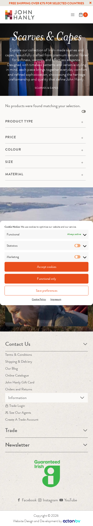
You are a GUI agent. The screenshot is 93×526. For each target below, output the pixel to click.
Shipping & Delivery (18, 361)
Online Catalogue (17, 375)
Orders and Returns (18, 389)
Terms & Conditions (18, 354)
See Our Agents (20, 412)
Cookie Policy (39, 299)
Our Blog (11, 368)
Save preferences (46, 290)
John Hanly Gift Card (19, 382)
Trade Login (17, 405)
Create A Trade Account (21, 419)
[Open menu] (73, 14)
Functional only (46, 278)
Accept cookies (46, 266)
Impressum (55, 299)
